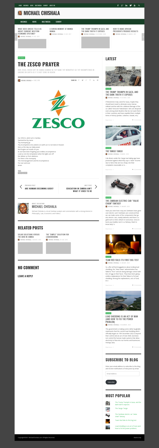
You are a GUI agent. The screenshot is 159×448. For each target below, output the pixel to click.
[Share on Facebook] (78, 80)
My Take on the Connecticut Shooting (125, 30)
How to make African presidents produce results (94, 30)
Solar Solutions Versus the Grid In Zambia (29, 235)
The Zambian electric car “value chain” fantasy (122, 202)
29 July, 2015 (64, 240)
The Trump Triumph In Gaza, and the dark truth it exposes (63, 30)
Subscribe (111, 382)
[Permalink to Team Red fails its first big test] (123, 244)
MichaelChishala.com (35, 437)
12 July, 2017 (36, 34)
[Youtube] (134, 5)
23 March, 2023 (124, 154)
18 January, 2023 (125, 206)
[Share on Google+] (86, 80)
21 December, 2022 (125, 325)
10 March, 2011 (99, 34)
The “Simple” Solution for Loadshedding (57, 235)
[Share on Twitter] (82, 80)
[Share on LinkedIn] (93, 80)
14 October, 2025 (69, 34)
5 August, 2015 (36, 240)
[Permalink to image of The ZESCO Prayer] (58, 109)
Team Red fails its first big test (122, 260)
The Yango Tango (114, 151)
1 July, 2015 (37, 80)
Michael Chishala (26, 34)
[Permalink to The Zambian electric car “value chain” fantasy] (123, 185)
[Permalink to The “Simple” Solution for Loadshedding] (58, 248)
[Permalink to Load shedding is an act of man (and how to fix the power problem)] (123, 300)
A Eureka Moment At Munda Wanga (29, 30)
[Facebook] (118, 5)
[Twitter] (130, 5)
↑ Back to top (137, 437)
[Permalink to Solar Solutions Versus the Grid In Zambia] (30, 248)
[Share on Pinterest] (90, 80)
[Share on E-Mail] (97, 80)
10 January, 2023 (125, 263)
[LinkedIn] (126, 5)
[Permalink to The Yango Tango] (123, 135)
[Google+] (122, 5)
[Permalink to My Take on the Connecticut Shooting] (127, 42)
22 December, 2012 (132, 34)
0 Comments (137, 120)
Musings (21, 58)
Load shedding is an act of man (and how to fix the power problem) (122, 319)
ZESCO (25, 173)
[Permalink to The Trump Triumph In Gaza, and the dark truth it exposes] (64, 42)
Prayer (20, 173)
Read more (109, 120)
